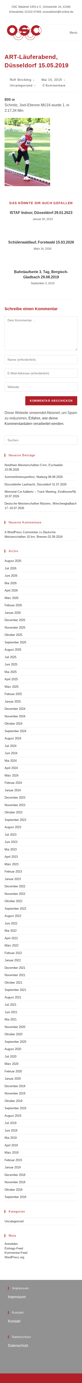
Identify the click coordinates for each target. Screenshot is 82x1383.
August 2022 (13, 916)
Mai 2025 (11, 672)
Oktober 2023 (13, 812)
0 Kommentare (54, 85)
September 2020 (15, 1041)
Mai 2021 (11, 1019)
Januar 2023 (13, 879)
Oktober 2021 (13, 982)
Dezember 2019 (15, 1086)
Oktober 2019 (13, 1101)
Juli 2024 (10, 746)
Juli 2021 (10, 1004)
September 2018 (15, 1197)
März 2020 (11, 1064)
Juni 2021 (11, 1012)
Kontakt (14, 1321)
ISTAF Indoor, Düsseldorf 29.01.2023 (41, 213)
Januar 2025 (13, 701)
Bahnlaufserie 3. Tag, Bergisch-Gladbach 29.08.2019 (41, 274)
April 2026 (11, 590)
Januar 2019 (13, 1167)
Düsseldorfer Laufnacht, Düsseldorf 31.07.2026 (36, 484)
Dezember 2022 (15, 886)
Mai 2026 (11, 583)
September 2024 (15, 731)
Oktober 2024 (13, 723)
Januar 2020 (13, 1078)
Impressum (17, 1297)
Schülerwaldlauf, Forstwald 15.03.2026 (41, 242)
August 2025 (13, 649)
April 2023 (11, 856)
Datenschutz (18, 1345)
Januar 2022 (13, 960)
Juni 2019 (11, 1130)
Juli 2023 (10, 834)
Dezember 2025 (15, 620)
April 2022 (11, 938)
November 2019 (15, 1093)
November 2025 (15, 627)
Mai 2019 (11, 1137)
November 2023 (15, 805)
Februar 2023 (13, 871)
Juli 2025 (10, 657)
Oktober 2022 (13, 901)
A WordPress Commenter (21, 532)
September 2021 (15, 990)
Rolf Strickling (20, 79)
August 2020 (13, 1049)
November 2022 (15, 894)
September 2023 (15, 820)
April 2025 (11, 679)
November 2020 (15, 1027)
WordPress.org (14, 1257)
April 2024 (11, 768)
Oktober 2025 (13, 635)
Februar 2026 (13, 605)
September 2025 (15, 642)
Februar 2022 (13, 953)
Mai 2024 (11, 760)
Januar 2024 (13, 790)
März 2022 (11, 945)
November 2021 (15, 975)
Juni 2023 (11, 842)
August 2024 (13, 738)
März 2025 (11, 686)
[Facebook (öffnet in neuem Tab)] (41, 16)
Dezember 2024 (15, 709)
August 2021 (13, 997)
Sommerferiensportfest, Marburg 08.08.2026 (34, 477)
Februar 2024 (13, 782)
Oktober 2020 (13, 1034)
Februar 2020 (13, 1071)
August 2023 (13, 827)
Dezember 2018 (15, 1175)
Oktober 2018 (13, 1189)
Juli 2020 (10, 1056)
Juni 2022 (11, 923)
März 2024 (11, 775)
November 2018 (15, 1182)
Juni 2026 (11, 575)
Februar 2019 (13, 1160)
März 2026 (11, 598)
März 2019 (11, 1152)
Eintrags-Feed (14, 1248)
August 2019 (13, 1115)
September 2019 (15, 1108)
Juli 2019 (10, 1123)
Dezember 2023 (15, 797)
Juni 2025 (11, 664)
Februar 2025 (13, 694)
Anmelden (11, 1244)
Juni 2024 (11, 753)
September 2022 (15, 908)
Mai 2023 (11, 849)
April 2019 (11, 1145)
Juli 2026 (10, 568)
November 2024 (15, 716)
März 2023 (11, 864)
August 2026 (13, 561)
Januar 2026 (13, 612)
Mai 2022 (11, 930)
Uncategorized (21, 85)
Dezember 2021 (15, 967)
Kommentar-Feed (16, 1252)
